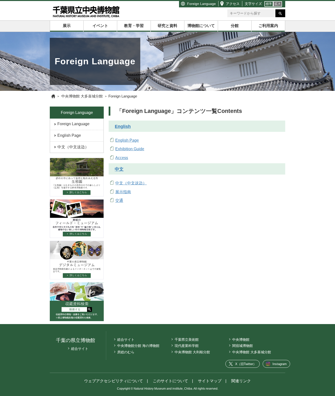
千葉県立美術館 (187, 339)
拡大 (277, 4)
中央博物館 (240, 339)
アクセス (233, 4)
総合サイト (79, 349)
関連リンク (241, 381)
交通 (119, 200)
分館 (235, 26)
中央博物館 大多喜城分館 (251, 352)
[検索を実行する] (280, 13)
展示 (67, 26)
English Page (69, 135)
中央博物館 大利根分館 (192, 352)
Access (121, 158)
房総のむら (125, 352)
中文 (119, 169)
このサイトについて (170, 381)
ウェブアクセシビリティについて (113, 381)
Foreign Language (201, 4)
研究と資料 (167, 26)
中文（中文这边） (73, 147)
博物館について (201, 26)
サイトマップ (209, 381)
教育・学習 (134, 26)
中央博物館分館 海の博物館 (138, 346)
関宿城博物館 (242, 346)
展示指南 (123, 192)
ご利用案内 (268, 26)
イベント (100, 26)
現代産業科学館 (187, 346)
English (123, 126)
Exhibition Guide (129, 149)
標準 (269, 4)
